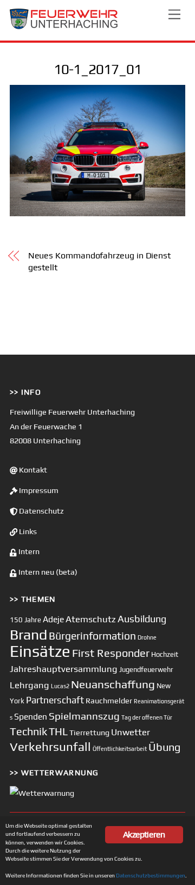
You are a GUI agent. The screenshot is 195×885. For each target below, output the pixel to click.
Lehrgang (29, 685)
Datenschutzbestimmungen (150, 875)
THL (58, 731)
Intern (28, 551)
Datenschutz (40, 511)
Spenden (30, 716)
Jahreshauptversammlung (64, 668)
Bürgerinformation (92, 636)
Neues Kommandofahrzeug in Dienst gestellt (99, 261)
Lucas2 (60, 686)
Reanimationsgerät (159, 701)
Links (27, 531)
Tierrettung (89, 732)
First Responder (111, 653)
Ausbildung (142, 618)
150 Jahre (25, 620)
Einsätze (40, 651)
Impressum (37, 490)
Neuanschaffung (113, 684)
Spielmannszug (84, 716)
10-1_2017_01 (97, 69)
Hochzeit (164, 654)
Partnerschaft (55, 700)
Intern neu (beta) (47, 572)
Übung (164, 747)
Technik (28, 731)
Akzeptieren (144, 834)
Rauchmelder (109, 700)
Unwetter (130, 732)
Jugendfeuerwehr (146, 670)
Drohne (147, 637)
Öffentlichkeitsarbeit (120, 749)
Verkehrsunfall (50, 747)
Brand (28, 634)
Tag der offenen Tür (146, 717)
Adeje (53, 619)
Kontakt (32, 469)
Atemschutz (91, 619)
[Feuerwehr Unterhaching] (64, 26)
